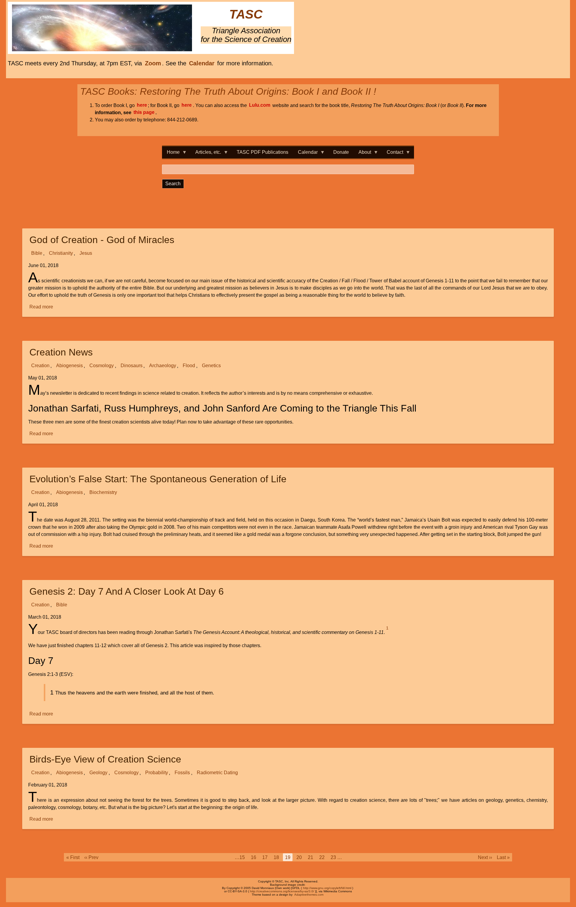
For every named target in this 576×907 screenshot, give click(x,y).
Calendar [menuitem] (305, 154)
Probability (156, 772)
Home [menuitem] (171, 154)
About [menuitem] (362, 154)
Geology (98, 772)
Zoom (153, 63)
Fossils (182, 772)
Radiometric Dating (217, 772)
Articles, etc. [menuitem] (205, 154)
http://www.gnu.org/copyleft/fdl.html (327, 888)
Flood (189, 365)
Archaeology (162, 365)
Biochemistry (103, 492)
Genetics (211, 365)
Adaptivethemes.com (308, 894)
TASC (245, 14)
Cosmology (101, 365)
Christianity (61, 253)
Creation (40, 365)
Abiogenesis (69, 365)
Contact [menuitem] (392, 154)
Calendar (201, 63)
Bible (36, 253)
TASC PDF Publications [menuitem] (262, 152)
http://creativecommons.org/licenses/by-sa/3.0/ (282, 891)
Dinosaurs (131, 365)
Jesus (86, 253)
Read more (41, 307)
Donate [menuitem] (341, 152)
